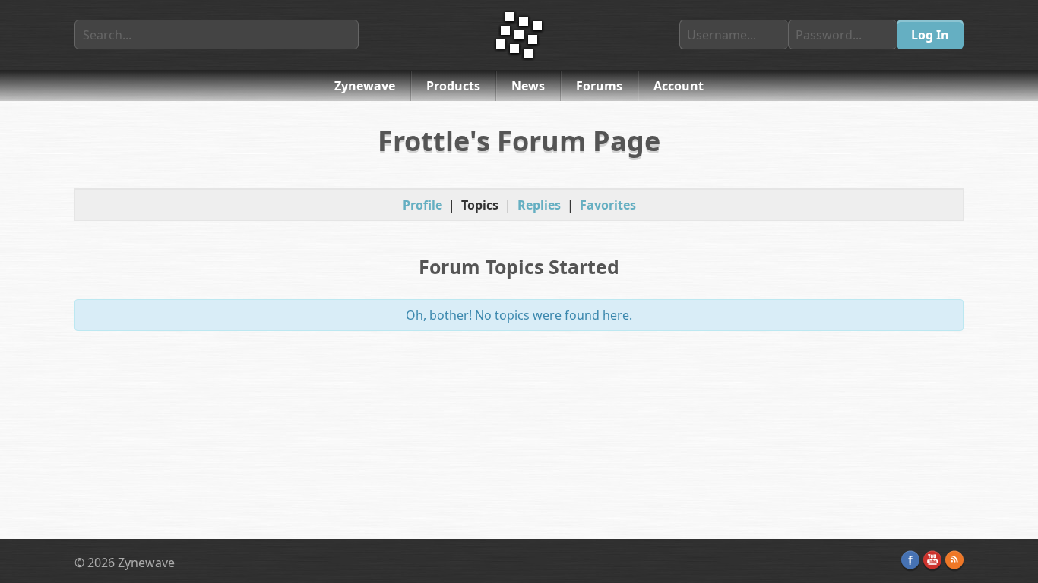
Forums (599, 85)
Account (678, 85)
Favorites (608, 205)
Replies (539, 205)
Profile (422, 205)
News (528, 85)
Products (453, 85)
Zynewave (364, 85)
